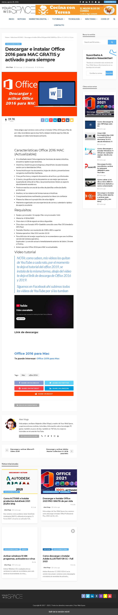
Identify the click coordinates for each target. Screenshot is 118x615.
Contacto (59, 25)
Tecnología (74, 19)
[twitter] (83, 2)
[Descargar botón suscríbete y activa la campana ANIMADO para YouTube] (90, 167)
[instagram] (92, 2)
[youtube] (99, 2)
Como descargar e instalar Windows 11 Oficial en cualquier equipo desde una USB (105, 153)
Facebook (39, 286)
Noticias (22, 19)
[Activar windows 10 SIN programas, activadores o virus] (20, 539)
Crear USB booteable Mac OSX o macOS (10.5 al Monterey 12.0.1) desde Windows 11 (105, 137)
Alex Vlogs (9, 67)
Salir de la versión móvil (59, 611)
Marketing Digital (38, 19)
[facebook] (80, 2)
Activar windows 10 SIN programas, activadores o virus (19, 557)
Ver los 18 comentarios (28, 405)
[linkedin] (86, 2)
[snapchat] (95, 2)
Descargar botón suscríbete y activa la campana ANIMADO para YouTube (105, 168)
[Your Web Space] (18, 10)
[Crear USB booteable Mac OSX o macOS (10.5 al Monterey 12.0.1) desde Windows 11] (90, 136)
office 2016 (33, 375)
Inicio (11, 19)
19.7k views (40, 67)
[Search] (114, 19)
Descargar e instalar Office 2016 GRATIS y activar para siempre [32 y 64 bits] (105, 197)
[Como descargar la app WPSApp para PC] (90, 125)
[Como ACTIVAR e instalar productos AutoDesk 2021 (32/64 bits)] (20, 481)
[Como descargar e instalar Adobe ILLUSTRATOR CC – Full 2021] (59, 539)
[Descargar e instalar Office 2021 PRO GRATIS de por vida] (59, 481)
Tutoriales (57, 19)
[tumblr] (89, 2)
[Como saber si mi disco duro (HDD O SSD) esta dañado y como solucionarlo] (90, 183)
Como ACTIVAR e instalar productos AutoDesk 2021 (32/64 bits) (16, 501)
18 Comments (29, 67)
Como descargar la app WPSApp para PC (105, 124)
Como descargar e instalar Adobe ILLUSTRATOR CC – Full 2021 (58, 559)
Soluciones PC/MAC (13, 44)
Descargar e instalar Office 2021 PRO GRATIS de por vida (58, 499)
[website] (42, 436)
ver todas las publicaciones (29, 436)
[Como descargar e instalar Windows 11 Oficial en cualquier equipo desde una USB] (90, 152)
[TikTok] (101, 2)
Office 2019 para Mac (48, 358)
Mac (23, 375)
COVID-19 (105, 19)
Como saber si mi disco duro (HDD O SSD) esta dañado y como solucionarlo (105, 183)
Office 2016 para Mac (31, 353)
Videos (24, 549)
